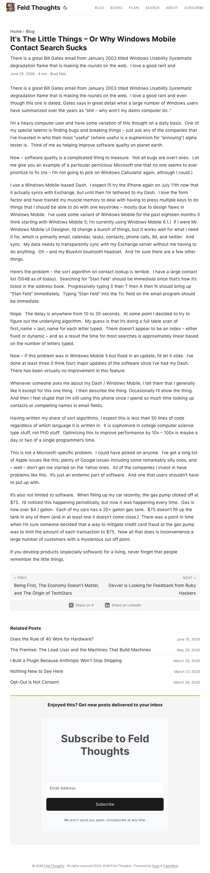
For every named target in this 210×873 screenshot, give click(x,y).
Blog (30, 31)
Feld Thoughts (38, 7)
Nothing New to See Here (36, 671)
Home (16, 31)
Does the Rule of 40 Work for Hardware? (52, 639)
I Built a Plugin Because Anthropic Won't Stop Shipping (66, 660)
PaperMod (170, 866)
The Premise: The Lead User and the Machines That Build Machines (80, 649)
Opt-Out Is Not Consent (34, 682)
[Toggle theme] (65, 7)
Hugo (156, 866)
